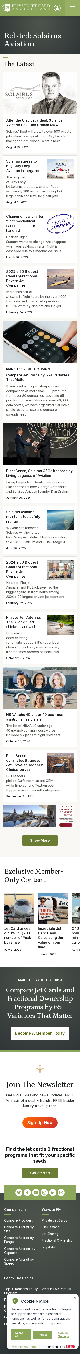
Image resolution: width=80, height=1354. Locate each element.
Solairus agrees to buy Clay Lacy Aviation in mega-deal (24, 166)
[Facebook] (27, 1192)
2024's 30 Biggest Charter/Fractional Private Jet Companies (22, 569)
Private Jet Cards (54, 1220)
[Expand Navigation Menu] (72, 8)
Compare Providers (18, 1220)
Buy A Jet (49, 1247)
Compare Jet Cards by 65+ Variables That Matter (37, 377)
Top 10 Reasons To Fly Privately (21, 1291)
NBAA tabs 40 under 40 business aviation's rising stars (34, 716)
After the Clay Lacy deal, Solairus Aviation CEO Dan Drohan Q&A (34, 122)
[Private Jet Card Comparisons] (26, 8)
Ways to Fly (51, 1209)
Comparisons (15, 1209)
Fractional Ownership (57, 1240)
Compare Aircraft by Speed (19, 1261)
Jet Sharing (50, 1234)
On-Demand (51, 1227)
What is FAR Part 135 (56, 1289)
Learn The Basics (18, 1278)
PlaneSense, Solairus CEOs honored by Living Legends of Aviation (39, 473)
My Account (57, 8)
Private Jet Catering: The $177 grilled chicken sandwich (23, 622)
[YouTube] (35, 1192)
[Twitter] (18, 1192)
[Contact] (61, 1192)
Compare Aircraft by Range (19, 1240)
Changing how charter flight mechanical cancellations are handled (25, 223)
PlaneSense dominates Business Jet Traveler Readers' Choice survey (24, 762)
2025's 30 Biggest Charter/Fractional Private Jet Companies (22, 278)
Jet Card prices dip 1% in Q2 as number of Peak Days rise (17, 935)
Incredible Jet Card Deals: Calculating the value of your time (50, 937)
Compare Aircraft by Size (19, 1229)
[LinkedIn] (52, 1192)
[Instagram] (44, 1192)
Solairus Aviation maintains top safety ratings (23, 516)
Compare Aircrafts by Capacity (19, 1251)
